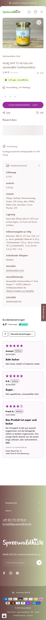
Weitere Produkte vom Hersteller (20, 290)
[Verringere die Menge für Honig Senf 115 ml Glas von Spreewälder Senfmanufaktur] (5, 96)
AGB (31, 612)
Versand (37, 612)
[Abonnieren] (39, 562)
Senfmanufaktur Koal (11, 56)
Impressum (30, 615)
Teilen (8, 112)
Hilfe (41, 112)
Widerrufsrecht (11, 612)
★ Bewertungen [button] (43, 312)
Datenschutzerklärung (23, 612)
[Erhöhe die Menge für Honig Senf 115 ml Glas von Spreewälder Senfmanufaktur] (15, 96)
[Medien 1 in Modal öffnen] (38, 22)
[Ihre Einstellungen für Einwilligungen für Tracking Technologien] (4, 616)
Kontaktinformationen (19, 615)
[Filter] (5, 334)
